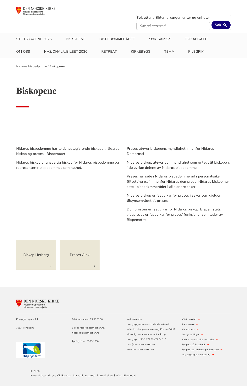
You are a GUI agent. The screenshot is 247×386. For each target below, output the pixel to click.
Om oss (23, 51)
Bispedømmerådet (117, 39)
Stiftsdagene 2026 (34, 39)
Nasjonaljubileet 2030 (65, 51)
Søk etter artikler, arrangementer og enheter (173, 17)
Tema (169, 51)
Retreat (109, 51)
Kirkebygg (140, 51)
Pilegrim (196, 51)
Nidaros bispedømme (31, 66)
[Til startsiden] (35, 11)
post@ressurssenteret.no (141, 344)
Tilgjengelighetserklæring (196, 354)
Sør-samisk (160, 39)
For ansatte (197, 39)
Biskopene (75, 39)
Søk (218, 25)
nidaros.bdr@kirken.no (92, 327)
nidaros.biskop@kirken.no (85, 332)
